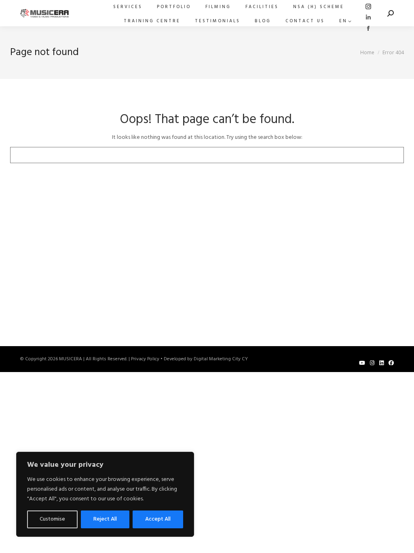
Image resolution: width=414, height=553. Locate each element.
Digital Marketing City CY (221, 359)
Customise (52, 519)
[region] (105, 494)
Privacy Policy (145, 359)
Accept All (158, 519)
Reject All (105, 519)
